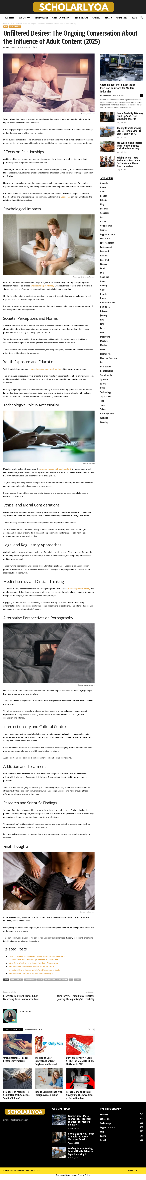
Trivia (103, 409)
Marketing (105, 336)
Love (102, 328)
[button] (141, 17)
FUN (102, 272)
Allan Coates (11, 47)
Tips (102, 400)
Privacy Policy (84, 1175)
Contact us (131, 1170)
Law (102, 319)
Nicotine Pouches (108, 358)
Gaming (103, 285)
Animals (104, 183)
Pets (102, 362)
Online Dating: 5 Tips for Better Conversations (15, 1059)
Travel (103, 405)
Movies (103, 345)
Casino (96, 17)
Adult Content (16, 979)
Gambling (121, 17)
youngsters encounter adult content (45, 369)
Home (5, 24)
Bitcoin (103, 200)
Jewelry (103, 315)
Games (103, 281)
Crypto (103, 230)
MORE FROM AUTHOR (33, 1029)
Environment (106, 247)
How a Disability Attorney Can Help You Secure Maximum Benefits (130, 116)
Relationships (15, 26)
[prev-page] (89, 1029)
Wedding (104, 422)
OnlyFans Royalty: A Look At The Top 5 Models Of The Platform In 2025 (80, 1061)
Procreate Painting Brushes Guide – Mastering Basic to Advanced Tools (21, 997)
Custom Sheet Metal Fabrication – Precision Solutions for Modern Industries (118, 88)
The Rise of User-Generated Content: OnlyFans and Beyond (46, 1061)
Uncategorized (107, 413)
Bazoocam (66, 197)
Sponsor (104, 379)
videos (77, 979)
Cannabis (104, 212)
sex (71, 979)
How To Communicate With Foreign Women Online (48, 1093)
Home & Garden (107, 302)
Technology (41, 17)
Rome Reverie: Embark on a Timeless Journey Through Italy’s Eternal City (75, 997)
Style (102, 387)
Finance (103, 264)
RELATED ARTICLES (13, 1029)
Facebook (104, 251)
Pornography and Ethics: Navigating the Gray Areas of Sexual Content (80, 1095)
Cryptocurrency (61, 17)
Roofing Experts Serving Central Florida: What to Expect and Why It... (129, 130)
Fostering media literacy (79, 589)
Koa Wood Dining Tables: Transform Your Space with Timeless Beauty (129, 145)
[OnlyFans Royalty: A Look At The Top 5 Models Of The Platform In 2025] (80, 1044)
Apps (102, 191)
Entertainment (107, 242)
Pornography (62, 979)
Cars (102, 217)
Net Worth (105, 353)
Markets (104, 341)
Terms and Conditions (66, 1175)
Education (24, 17)
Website (104, 417)
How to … (105, 306)
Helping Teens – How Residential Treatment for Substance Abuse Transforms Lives (128, 162)
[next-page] (93, 1029)
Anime (103, 187)
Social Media (106, 375)
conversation (30, 979)
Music (103, 349)
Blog (134, 17)
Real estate (105, 366)
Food (102, 268)
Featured (104, 259)
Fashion (104, 255)
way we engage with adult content (55, 469)
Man (102, 332)
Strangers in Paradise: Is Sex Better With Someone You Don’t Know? (16, 1095)
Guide (103, 289)
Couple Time (106, 225)
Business (9, 17)
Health (108, 17)
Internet (104, 311)
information (50, 979)
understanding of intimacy (42, 286)
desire (40, 979)
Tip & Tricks (81, 17)
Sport (103, 383)
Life (11, 24)
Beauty (103, 195)
